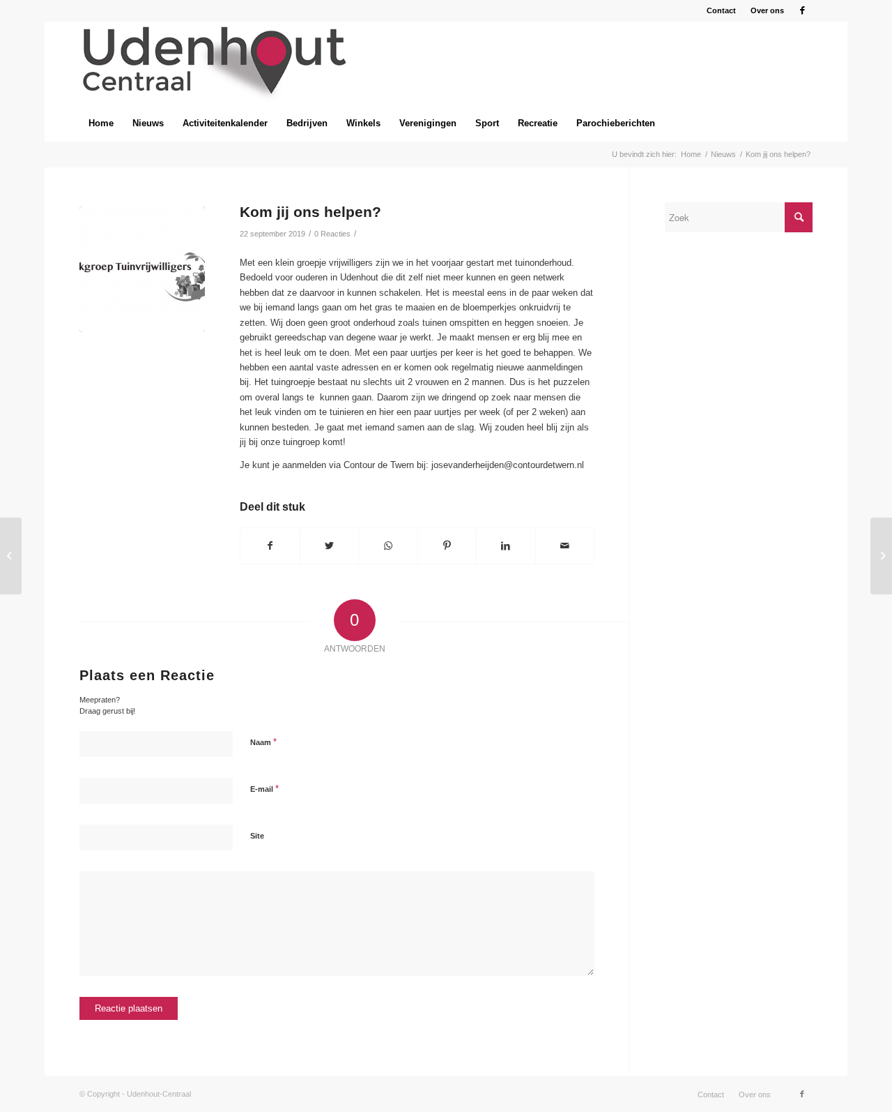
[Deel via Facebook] (270, 546)
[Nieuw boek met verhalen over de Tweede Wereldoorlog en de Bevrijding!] (881, 556)
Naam (263, 742)
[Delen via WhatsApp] (388, 546)
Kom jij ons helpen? (310, 212)
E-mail (264, 788)
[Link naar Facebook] (802, 10)
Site (257, 836)
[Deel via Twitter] (329, 546)
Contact (721, 10)
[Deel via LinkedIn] (506, 546)
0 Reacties (332, 234)
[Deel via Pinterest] (447, 546)
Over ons (767, 10)
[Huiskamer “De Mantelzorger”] (11, 556)
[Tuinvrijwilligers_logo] (142, 269)
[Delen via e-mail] (565, 546)
